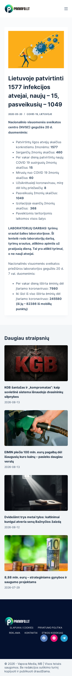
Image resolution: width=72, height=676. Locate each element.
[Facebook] (44, 638)
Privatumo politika (50, 627)
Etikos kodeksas (52, 632)
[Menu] (66, 8)
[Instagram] (54, 638)
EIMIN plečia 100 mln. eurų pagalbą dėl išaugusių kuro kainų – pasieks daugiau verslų (33, 456)
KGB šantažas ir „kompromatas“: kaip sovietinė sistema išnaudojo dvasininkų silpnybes (33, 392)
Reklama (14, 632)
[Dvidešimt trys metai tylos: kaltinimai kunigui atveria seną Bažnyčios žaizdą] (36, 493)
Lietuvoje (45, 114)
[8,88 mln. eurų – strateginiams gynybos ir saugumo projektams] (36, 553)
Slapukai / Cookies (21, 627)
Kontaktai (31, 632)
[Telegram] (64, 638)
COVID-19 (32, 114)
